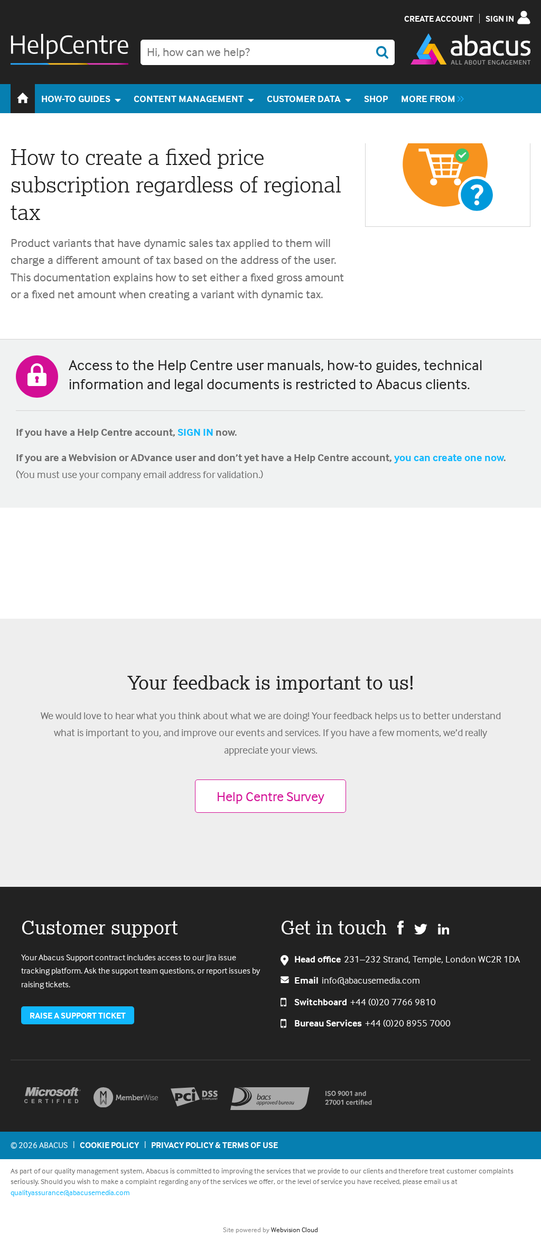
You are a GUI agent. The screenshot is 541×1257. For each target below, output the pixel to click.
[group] (430, 98)
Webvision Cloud (294, 1229)
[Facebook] (400, 927)
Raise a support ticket (78, 1015)
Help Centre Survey (270, 796)
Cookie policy (109, 1145)
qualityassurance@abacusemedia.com (70, 1192)
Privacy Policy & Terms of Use (214, 1145)
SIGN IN (195, 431)
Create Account (438, 18)
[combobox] (267, 52)
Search (382, 52)
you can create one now (448, 457)
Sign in (500, 18)
